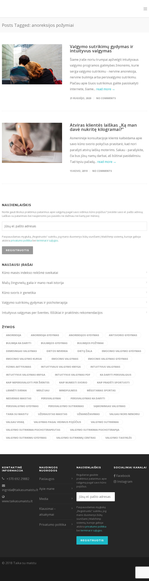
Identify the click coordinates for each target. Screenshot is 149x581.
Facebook (122, 476)
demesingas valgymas (21, 351)
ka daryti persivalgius (115, 374)
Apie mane (47, 489)
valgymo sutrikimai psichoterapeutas (33, 429)
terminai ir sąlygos (47, 240)
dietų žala (84, 351)
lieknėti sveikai (16, 390)
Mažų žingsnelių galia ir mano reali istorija (33, 283)
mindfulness (68, 390)
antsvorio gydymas (123, 335)
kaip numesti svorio (73, 382)
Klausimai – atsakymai (47, 512)
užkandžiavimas (88, 414)
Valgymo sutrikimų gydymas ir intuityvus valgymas (101, 48)
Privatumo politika (52, 524)
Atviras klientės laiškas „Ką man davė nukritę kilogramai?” (103, 127)
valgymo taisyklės (118, 437)
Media (43, 499)
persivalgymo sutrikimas (66, 406)
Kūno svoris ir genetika (19, 292)
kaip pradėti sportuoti (113, 382)
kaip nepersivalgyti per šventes (27, 382)
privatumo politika (21, 240)
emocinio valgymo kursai (24, 359)
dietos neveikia (57, 351)
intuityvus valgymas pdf (72, 374)
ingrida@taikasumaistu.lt (20, 490)
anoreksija (13, 335)
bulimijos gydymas (54, 343)
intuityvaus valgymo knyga (61, 366)
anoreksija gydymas (45, 335)
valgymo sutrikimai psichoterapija (94, 429)
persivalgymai (51, 398)
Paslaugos (46, 479)
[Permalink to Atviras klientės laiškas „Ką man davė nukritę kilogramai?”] (32, 143)
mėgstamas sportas (101, 390)
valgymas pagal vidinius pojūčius (57, 422)
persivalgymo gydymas (22, 406)
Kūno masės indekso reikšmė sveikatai (30, 273)
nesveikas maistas (18, 398)
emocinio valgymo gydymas (121, 351)
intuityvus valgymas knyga (25, 374)
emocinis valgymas (65, 359)
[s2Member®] (19, 578)
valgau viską (15, 422)
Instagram (124, 481)
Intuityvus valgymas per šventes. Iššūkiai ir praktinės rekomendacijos (52, 312)
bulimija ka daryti (18, 343)
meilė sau (42, 390)
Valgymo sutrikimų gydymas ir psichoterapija (34, 302)
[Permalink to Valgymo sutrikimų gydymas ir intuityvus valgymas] (32, 64)
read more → (105, 89)
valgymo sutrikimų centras (76, 437)
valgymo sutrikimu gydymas (26, 437)
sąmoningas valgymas (110, 406)
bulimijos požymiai (90, 343)
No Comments (106, 98)
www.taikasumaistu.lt (17, 501)
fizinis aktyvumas (18, 366)
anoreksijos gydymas (84, 335)
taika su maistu (17, 414)
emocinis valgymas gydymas (108, 359)
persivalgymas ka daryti (88, 398)
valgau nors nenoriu (124, 414)
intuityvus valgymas (105, 366)
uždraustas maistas (52, 414)
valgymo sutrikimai (105, 422)
